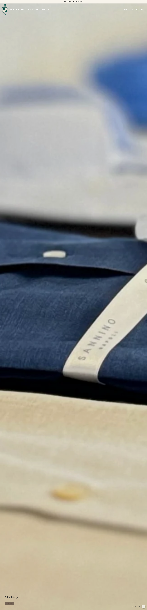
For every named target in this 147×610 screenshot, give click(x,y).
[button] (136, 9)
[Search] (132, 9)
